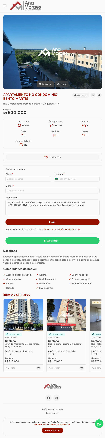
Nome (9, 174)
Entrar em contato (15, 169)
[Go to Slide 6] (28, 327)
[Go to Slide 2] (20, 327)
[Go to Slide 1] (18, 327)
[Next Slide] (99, 52)
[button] (52, 52)
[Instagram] (56, 397)
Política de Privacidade (69, 229)
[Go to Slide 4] (24, 327)
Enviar (52, 222)
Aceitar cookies (52, 430)
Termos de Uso (50, 229)
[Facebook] (48, 397)
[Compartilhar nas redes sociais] (99, 95)
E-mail (10, 185)
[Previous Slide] (5, 52)
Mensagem (12, 197)
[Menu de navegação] (4, 6)
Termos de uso (52, 413)
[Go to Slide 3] (22, 327)
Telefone (59, 174)
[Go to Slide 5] (26, 327)
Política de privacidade (52, 409)
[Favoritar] (93, 95)
